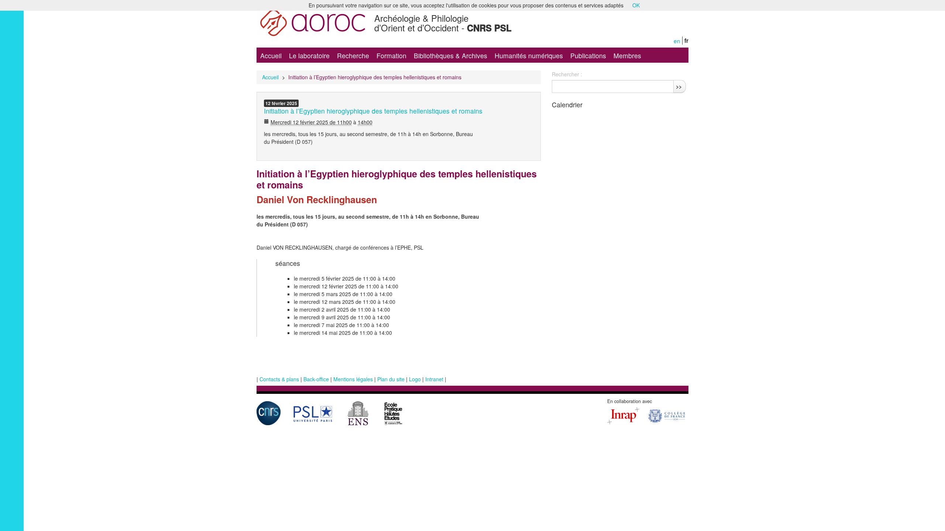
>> (679, 86)
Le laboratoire (309, 55)
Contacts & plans (279, 379)
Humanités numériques (529, 55)
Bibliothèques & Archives (450, 55)
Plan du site (391, 379)
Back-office (316, 379)
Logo (415, 379)
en (677, 41)
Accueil (271, 55)
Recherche (353, 55)
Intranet (434, 379)
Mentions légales (353, 379)
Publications (588, 55)
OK (636, 5)
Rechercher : (567, 74)
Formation (391, 55)
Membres (627, 55)
